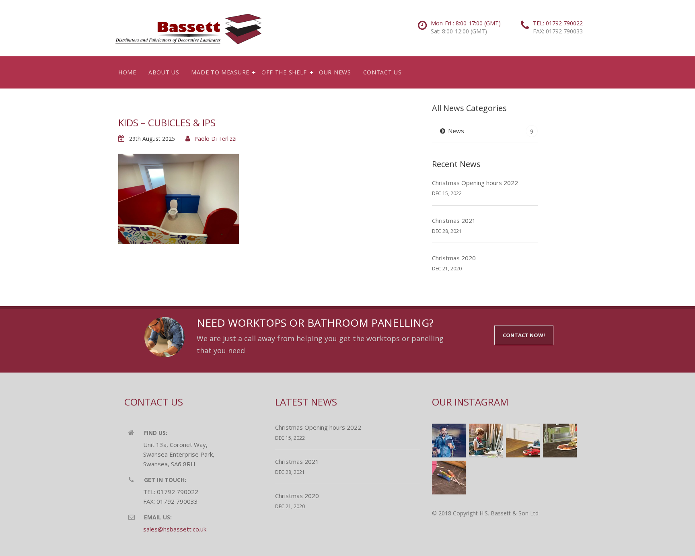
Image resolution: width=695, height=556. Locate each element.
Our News (335, 72)
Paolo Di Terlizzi (215, 138)
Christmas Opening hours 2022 (475, 183)
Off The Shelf (284, 72)
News (490, 131)
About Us (163, 72)
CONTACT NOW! (524, 335)
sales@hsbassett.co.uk (174, 529)
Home (127, 72)
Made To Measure (220, 72)
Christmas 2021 (454, 220)
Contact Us (382, 72)
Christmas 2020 (454, 258)
